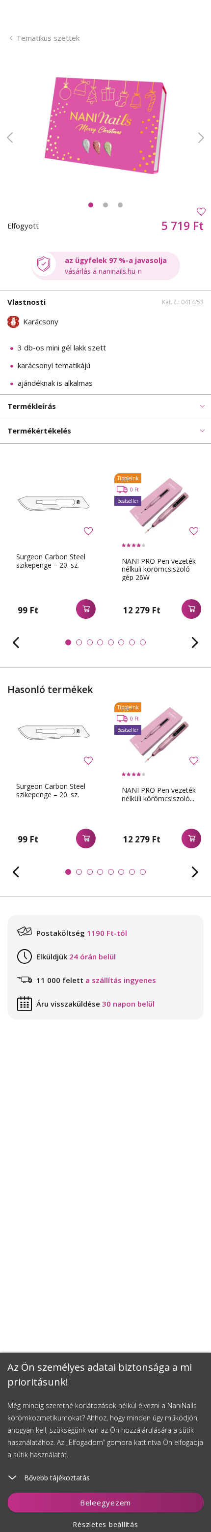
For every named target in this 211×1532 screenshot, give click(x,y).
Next (201, 137)
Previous (10, 137)
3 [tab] (120, 205)
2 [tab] (105, 205)
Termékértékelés (39, 430)
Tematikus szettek (47, 37)
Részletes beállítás (105, 1524)
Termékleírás (31, 406)
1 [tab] (91, 205)
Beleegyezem (105, 1502)
